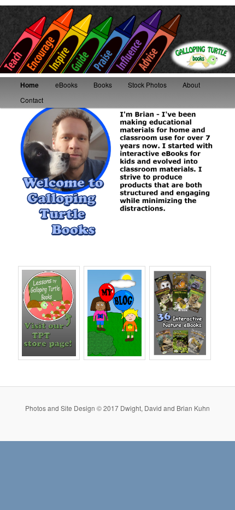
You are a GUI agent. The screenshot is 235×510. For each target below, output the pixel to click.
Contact (31, 100)
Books (102, 84)
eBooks (66, 84)
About (191, 84)
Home (29, 85)
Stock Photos (147, 84)
